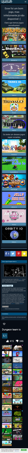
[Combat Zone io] (7, 365)
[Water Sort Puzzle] (7, 377)
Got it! (23, 449)
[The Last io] (7, 437)
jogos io (20, 279)
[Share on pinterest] (18, 253)
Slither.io (13, 303)
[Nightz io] (17, 377)
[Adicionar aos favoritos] (24, 253)
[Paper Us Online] (17, 359)
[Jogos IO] (6, 1)
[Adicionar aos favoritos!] (4, 324)
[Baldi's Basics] (7, 354)
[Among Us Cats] (17, 431)
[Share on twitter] (13, 253)
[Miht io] (7, 389)
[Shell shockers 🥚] (17, 348)
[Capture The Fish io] (7, 383)
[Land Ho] (7, 413)
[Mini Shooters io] (7, 371)
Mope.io (21, 303)
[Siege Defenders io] (7, 401)
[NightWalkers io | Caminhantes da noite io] (17, 413)
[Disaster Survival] (7, 443)
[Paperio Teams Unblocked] (17, 383)
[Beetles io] (7, 425)
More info (17, 451)
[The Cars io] (7, 419)
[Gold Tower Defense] (17, 395)
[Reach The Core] (7, 359)
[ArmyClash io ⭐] (7, 348)
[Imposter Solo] (17, 354)
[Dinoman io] (7, 407)
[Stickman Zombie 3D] (7, 431)
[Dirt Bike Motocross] (17, 389)
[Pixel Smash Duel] (17, 401)
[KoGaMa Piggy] (17, 437)
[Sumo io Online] (7, 395)
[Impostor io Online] (17, 371)
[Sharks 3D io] (17, 365)
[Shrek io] (17, 425)
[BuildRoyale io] (17, 419)
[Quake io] (17, 407)
